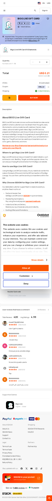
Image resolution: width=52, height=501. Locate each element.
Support (5, 435)
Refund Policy (7, 462)
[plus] (47, 62)
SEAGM (26, 196)
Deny (26, 284)
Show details (37, 260)
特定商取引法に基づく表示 (12, 459)
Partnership (32, 446)
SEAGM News (7, 432)
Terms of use (6, 446)
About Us (5, 429)
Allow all (26, 268)
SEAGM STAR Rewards (36, 429)
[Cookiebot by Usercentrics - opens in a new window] (37, 215)
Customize (24, 276)
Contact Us (6, 438)
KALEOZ (31, 432)
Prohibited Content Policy (11, 456)
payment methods (33, 201)
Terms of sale (7, 449)
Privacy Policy (7, 453)
